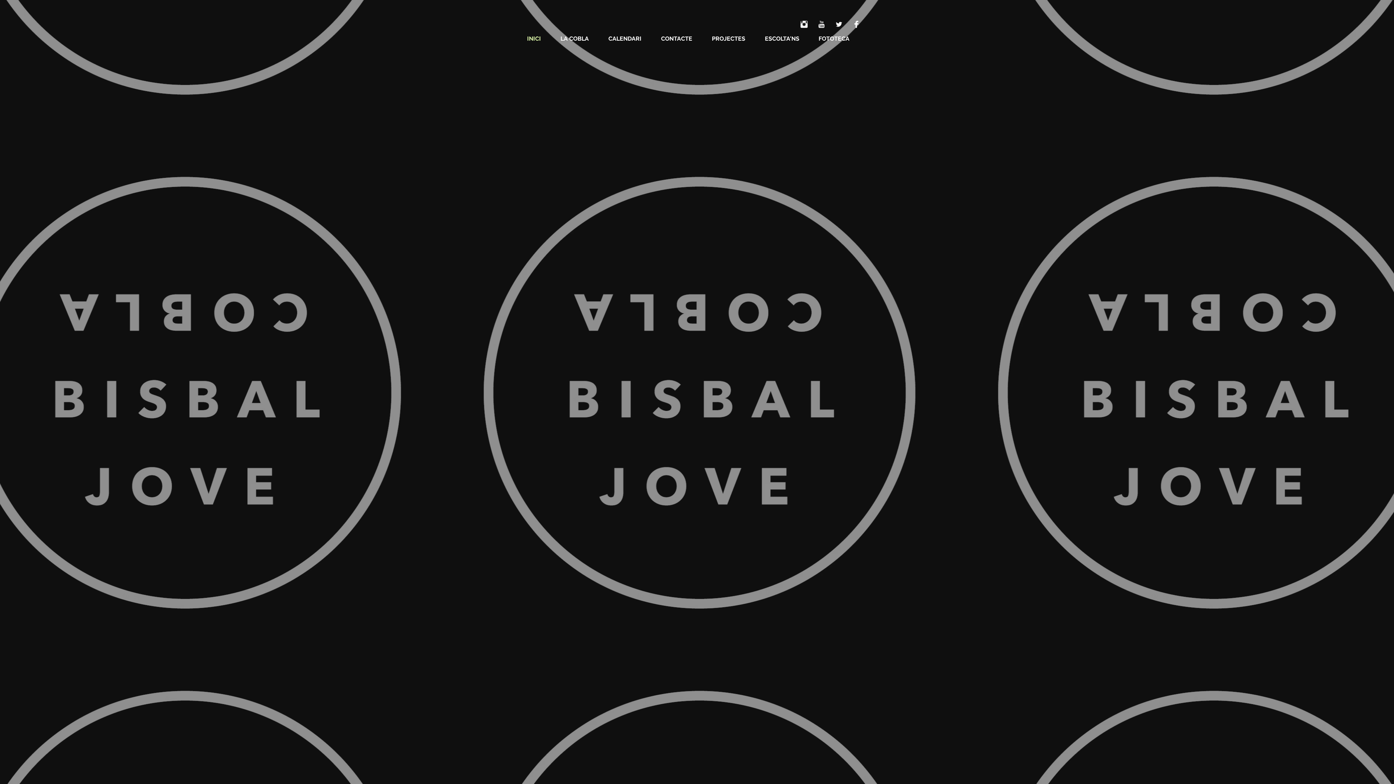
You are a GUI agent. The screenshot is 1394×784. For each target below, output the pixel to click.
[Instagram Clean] (804, 24)
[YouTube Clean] (821, 24)
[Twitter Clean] (839, 24)
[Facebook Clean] (856, 24)
